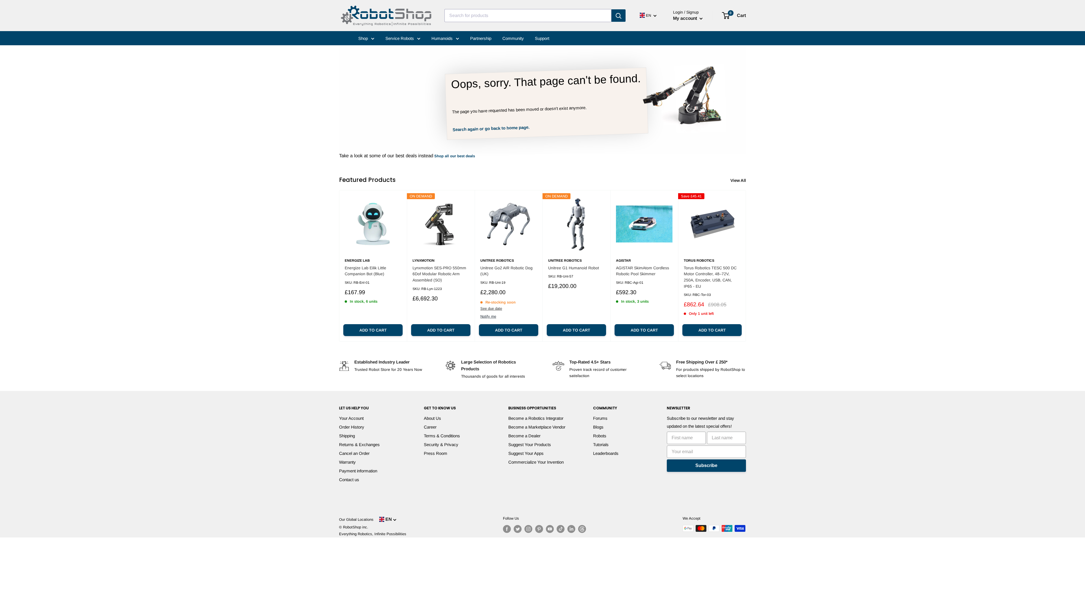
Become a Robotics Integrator (535, 418)
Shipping (347, 435)
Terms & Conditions (442, 435)
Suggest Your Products (529, 444)
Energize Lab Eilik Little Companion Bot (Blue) (365, 271)
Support (542, 38)
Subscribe (706, 465)
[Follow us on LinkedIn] (571, 529)
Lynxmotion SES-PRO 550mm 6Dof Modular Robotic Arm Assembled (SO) (439, 274)
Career (430, 427)
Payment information (358, 470)
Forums (600, 418)
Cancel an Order (354, 453)
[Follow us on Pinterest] (539, 529)
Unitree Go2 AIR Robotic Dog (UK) (506, 271)
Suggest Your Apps (526, 453)
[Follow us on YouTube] (550, 529)
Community (513, 38)
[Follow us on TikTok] (561, 529)
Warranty (347, 462)
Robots (599, 435)
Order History (351, 427)
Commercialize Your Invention (536, 462)
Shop (363, 38)
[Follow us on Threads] (582, 529)
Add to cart (373, 330)
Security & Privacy (441, 444)
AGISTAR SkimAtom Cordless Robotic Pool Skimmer (642, 271)
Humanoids (442, 38)
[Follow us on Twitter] (518, 529)
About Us (432, 418)
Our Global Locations (356, 519)
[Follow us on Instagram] (528, 529)
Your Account (351, 418)
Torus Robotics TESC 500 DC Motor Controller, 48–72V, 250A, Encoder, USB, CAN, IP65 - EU (710, 277)
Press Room (435, 453)
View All (738, 180)
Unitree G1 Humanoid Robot (573, 268)
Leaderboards (606, 453)
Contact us (349, 479)
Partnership (480, 38)
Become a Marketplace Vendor (536, 427)
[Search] (618, 15)
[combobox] (527, 15)
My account (685, 18)
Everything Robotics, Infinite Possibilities (372, 534)
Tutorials (601, 444)
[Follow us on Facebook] (507, 529)
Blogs (598, 427)
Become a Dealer (524, 435)
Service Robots (400, 38)
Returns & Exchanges (359, 444)
